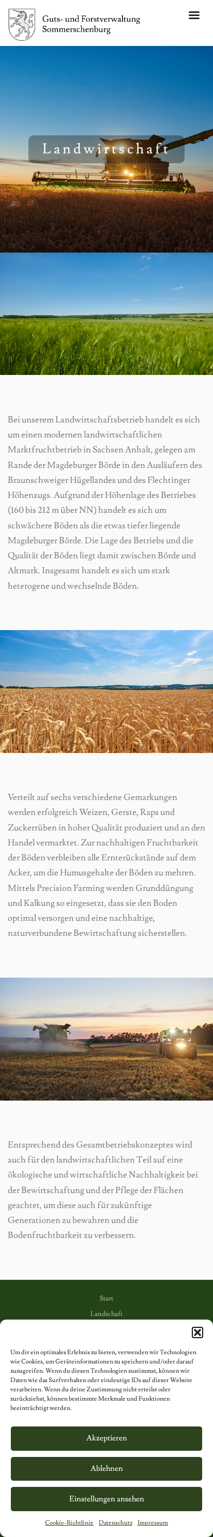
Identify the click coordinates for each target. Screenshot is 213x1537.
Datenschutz (115, 1523)
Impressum (153, 1523)
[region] (106, 149)
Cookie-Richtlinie (69, 1523)
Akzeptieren (106, 1438)
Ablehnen (106, 1468)
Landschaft (106, 1314)
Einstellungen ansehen (106, 1499)
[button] (197, 1332)
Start (106, 1298)
